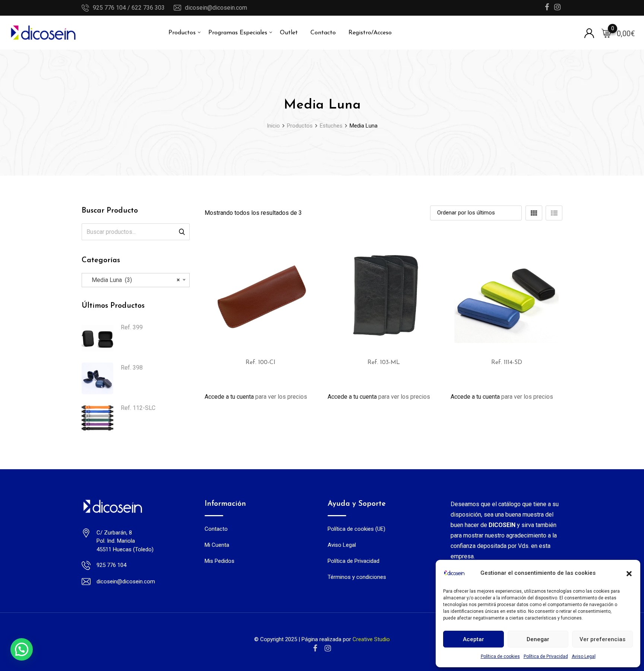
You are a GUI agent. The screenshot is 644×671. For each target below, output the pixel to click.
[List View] (554, 213)
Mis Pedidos (219, 561)
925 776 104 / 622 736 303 (129, 7)
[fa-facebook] (315, 648)
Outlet (289, 33)
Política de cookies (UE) (356, 529)
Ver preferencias (602, 639)
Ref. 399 (132, 327)
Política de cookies (500, 656)
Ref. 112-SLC (138, 407)
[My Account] (589, 32)
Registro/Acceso (370, 33)
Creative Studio (371, 639)
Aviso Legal (584, 656)
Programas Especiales (237, 33)
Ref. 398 (132, 367)
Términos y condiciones (357, 577)
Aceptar (473, 639)
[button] (629, 573)
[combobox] (136, 280)
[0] (606, 33)
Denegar (538, 639)
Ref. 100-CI (260, 363)
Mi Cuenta (217, 545)
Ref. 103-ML (383, 363)
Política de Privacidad (546, 656)
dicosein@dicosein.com (216, 7)
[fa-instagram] (328, 648)
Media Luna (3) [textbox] (133, 279)
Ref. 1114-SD (506, 363)
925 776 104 (111, 565)
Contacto (323, 33)
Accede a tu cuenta (229, 396)
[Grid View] (533, 213)
